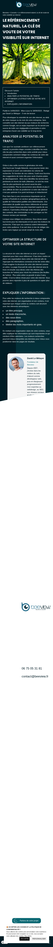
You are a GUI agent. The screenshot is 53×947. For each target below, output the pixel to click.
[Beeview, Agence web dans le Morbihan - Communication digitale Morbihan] (26, 7)
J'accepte (24, 939)
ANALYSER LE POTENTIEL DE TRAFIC (23, 96)
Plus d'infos (28, 936)
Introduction (12, 93)
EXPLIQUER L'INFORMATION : (20, 104)
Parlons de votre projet (29, 921)
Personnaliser (39, 939)
